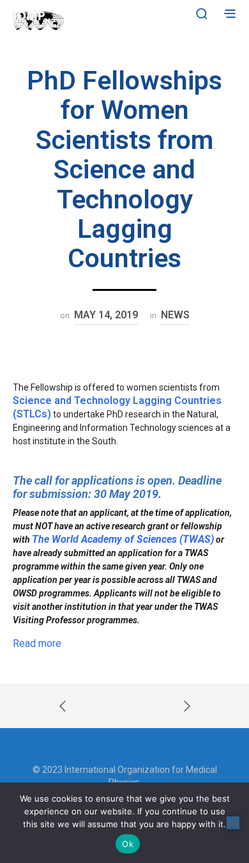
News (175, 315)
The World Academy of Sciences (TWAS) (123, 539)
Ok (127, 844)
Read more (37, 643)
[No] (233, 822)
